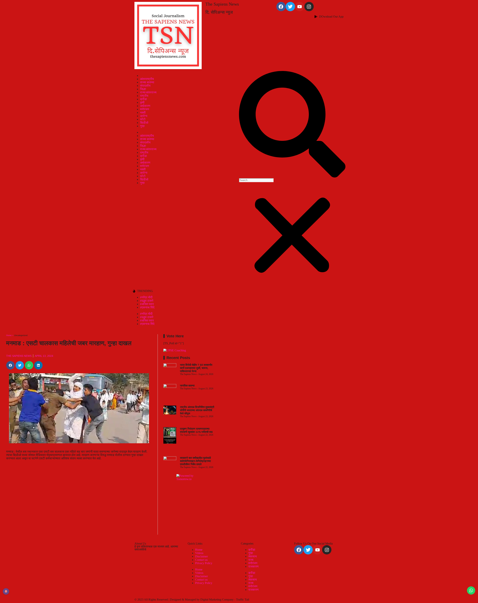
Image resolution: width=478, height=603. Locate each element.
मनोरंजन (144, 109)
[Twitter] (290, 6)
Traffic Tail (242, 599)
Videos (199, 553)
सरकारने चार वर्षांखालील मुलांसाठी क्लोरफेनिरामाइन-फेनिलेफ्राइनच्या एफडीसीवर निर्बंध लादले (195, 461)
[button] (292, 124)
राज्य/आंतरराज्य (148, 92)
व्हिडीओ (144, 122)
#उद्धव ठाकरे (146, 300)
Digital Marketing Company (217, 599)
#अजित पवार (147, 304)
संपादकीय (145, 85)
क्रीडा (143, 99)
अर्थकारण (145, 105)
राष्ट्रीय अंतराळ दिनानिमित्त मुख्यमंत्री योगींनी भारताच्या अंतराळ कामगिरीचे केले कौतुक (197, 410)
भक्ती (143, 112)
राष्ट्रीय (144, 95)
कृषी (142, 102)
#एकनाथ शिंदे (147, 307)
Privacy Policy (203, 563)
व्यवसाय (252, 556)
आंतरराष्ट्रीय (147, 79)
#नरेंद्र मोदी (146, 297)
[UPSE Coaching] (174, 350)
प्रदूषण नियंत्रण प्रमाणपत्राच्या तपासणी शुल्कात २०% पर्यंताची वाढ (196, 430)
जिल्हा (143, 89)
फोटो (142, 119)
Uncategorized (20, 335)
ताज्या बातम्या (147, 82)
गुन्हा (142, 126)
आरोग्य (143, 115)
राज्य (250, 559)
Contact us (201, 559)
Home (198, 549)
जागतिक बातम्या (187, 385)
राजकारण (253, 566)
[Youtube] (299, 6)
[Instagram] (309, 6)
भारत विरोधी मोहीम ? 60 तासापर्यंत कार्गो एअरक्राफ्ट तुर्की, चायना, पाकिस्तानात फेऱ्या (196, 368)
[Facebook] (281, 6)
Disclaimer (201, 556)
